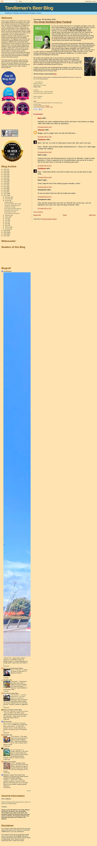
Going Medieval (15, 736)
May (6, 222)
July (6, 218)
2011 (5, 195)
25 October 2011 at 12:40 (45, 152)
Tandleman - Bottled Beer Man (12, 205)
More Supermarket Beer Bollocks (12, 208)
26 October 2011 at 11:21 (44, 196)
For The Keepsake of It (17, 750)
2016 (5, 186)
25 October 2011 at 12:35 (45, 127)
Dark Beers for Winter (9, 207)
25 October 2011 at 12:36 (45, 136)
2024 (5, 173)
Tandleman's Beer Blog (29, 8)
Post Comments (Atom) (49, 219)
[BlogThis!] (36, 109)
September (8, 215)
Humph (13, 763)
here (54, 74)
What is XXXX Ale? (16, 669)
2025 (5, 171)
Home (65, 215)
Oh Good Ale (7, 721)
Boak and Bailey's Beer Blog (12, 710)
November (8, 199)
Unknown (41, 130)
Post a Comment (38, 212)
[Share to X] (38, 109)
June (6, 220)
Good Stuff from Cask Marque (12, 213)
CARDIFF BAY (7, 658)
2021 (5, 178)
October (7, 200)
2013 (5, 192)
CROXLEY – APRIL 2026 (10, 779)
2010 (5, 230)
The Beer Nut (7, 680)
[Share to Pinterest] (41, 109)
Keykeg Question (8, 202)
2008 (5, 234)
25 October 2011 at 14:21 (45, 165)
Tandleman (42, 139)
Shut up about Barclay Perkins (13, 668)
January (7, 229)
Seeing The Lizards (9, 761)
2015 (5, 188)
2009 (5, 232)
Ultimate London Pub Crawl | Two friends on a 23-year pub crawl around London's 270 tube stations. (15, 776)
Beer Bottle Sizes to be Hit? (11, 210)
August (7, 217)
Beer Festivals (41, 107)
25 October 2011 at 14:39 (45, 187)
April (6, 223)
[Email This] (34, 109)
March (7, 225)
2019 (5, 181)
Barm (40, 118)
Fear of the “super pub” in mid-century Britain (15, 711)
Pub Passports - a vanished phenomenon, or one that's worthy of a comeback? (18, 696)
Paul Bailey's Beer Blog (10, 693)
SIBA (51, 107)
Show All (29, 790)
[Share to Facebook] (40, 109)
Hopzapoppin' (14, 681)
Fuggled (6, 748)
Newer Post (37, 215)
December (8, 197)
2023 (5, 174)
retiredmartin (7, 271)
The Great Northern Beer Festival (52, 22)
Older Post (92, 215)
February (7, 227)
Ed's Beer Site (7, 735)
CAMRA (47, 107)
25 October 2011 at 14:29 (45, 177)
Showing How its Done (10, 212)
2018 (5, 183)
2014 (5, 190)
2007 (5, 236)
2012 (5, 193)
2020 (5, 179)
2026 (5, 169)
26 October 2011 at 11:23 (44, 208)
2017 (5, 185)
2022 (5, 176)
